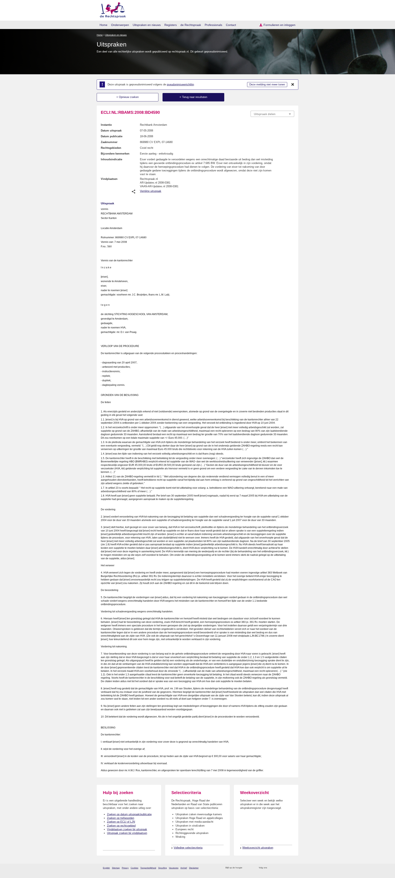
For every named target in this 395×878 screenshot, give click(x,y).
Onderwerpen (120, 25)
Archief (183, 868)
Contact (231, 25)
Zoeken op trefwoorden (120, 818)
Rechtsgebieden (111, 147)
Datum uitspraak (111, 130)
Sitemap (116, 868)
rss (246, 868)
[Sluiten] (293, 84)
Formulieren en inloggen (279, 25)
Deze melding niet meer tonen (267, 84)
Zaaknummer (109, 142)
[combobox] (272, 113)
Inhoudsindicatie (111, 159)
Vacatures (173, 868)
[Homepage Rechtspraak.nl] (111, 9)
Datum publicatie (111, 136)
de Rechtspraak (190, 25)
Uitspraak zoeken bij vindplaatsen (127, 833)
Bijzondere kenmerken (115, 153)
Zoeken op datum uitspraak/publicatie (129, 814)
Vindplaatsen (109, 178)
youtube (292, 868)
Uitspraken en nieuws (147, 25)
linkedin (287, 868)
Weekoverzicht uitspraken (257, 847)
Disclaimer (194, 868)
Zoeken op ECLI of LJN (121, 821)
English (106, 868)
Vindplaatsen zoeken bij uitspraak (127, 829)
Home (103, 25)
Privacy (125, 868)
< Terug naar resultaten (193, 97)
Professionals (213, 25)
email (251, 868)
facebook (276, 868)
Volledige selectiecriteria (188, 847)
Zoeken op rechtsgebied (121, 825)
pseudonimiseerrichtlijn (180, 84)
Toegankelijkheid (148, 868)
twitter (270, 868)
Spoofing (162, 868)
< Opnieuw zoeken (127, 97)
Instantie (106, 124)
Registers (170, 25)
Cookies (134, 868)
